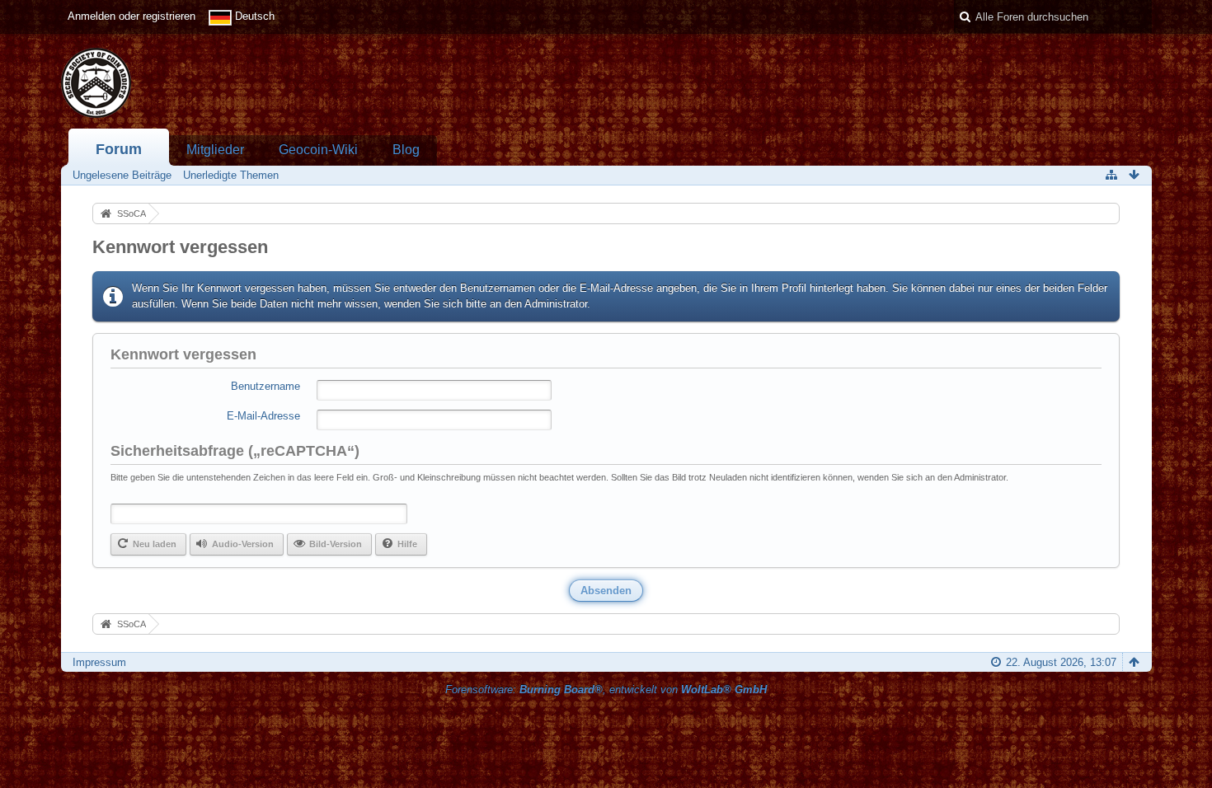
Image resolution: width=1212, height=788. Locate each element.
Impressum (99, 662)
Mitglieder (215, 150)
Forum (119, 149)
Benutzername (265, 386)
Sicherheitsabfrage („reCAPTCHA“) (234, 451)
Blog (406, 150)
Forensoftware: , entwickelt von (606, 689)
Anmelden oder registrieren (131, 16)
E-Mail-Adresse (263, 416)
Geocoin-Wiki (318, 150)
